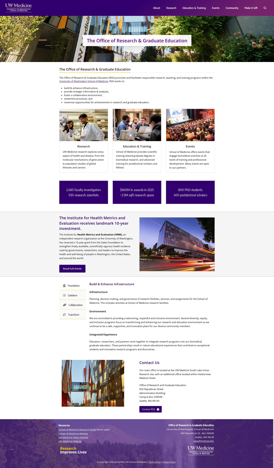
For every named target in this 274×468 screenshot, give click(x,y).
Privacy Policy (169, 462)
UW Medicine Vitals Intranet (73, 437)
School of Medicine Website (73, 433)
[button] (265, 8)
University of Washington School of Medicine (83, 81)
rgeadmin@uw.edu (204, 440)
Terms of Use (155, 462)
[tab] (72, 285)
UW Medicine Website (70, 441)
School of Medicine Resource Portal (77, 429)
